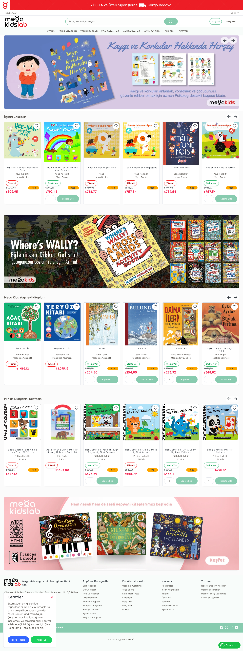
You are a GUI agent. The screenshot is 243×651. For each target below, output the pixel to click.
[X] (226, 627)
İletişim (165, 593)
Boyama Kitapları (92, 617)
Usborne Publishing (132, 585)
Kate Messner (181, 354)
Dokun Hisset (89, 589)
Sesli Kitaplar (89, 585)
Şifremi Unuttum (170, 605)
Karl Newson (220, 354)
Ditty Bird (127, 605)
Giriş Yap (231, 21)
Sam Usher (141, 354)
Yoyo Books (101, 173)
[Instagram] (231, 627)
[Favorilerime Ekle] (36, 126)
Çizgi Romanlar (90, 597)
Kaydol (215, 21)
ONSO (131, 639)
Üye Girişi (166, 597)
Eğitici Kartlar (90, 613)
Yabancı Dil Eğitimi (92, 605)
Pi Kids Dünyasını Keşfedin (23, 399)
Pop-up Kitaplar (91, 593)
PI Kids (125, 609)
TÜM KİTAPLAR (68, 31)
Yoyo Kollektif (22, 173)
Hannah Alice (22, 354)
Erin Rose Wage (23, 456)
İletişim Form (11, 13)
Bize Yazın (232, 645)
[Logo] (16, 21)
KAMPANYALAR (131, 31)
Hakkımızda (167, 585)
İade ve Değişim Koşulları (213, 585)
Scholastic (127, 597)
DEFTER (183, 31)
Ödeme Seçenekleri (210, 589)
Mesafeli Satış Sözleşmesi (213, 593)
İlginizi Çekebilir (15, 117)
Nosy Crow (127, 601)
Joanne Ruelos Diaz (62, 354)
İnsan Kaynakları (170, 589)
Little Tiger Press (130, 593)
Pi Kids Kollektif (62, 456)
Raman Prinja (102, 354)
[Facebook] (221, 627)
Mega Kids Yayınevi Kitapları (24, 297)
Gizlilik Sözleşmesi (210, 597)
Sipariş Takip (168, 609)
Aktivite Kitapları (91, 601)
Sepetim (166, 601)
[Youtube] (236, 627)
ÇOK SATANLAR (110, 31)
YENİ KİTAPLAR (89, 31)
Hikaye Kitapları (91, 609)
